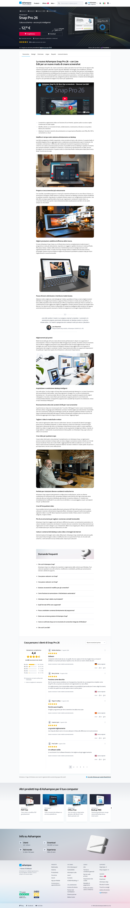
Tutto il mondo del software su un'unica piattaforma (53, 813)
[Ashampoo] (25, 865)
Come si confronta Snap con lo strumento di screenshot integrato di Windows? (62, 622)
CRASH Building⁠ (72, 880)
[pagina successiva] (87, 767)
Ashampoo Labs (72, 872)
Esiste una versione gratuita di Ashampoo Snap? (53, 616)
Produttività (54, 872)
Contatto (69, 878)
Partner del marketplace (70, 891)
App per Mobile (55, 880)
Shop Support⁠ (103, 870)
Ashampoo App (104, 882)
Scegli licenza (31, 34)
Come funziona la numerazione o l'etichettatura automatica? (56, 593)
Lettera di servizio (105, 890)
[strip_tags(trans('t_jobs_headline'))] (36, 894)
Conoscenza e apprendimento (55, 884)
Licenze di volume (62, 54)
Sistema (53, 870)
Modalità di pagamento (86, 884)
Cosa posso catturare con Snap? (48, 576)
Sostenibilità (70, 870)
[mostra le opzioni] (105, 650)
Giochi (53, 878)
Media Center (71, 897)
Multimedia (54, 867)
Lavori (69, 875)
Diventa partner (71, 894)
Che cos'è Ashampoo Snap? (46, 564)
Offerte (45, 3)
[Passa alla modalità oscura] (100, 3)
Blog (22, 905)
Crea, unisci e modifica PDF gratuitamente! (28, 813)
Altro (52, 3)
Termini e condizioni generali (88, 870)
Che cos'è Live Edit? (44, 627)
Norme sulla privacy (86, 875)
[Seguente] (111, 808)
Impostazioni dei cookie (88, 879)
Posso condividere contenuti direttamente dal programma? (56, 610)
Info (84, 867)
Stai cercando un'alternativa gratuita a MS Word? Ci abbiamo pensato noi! (76, 814)
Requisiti (53, 54)
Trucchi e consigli (104, 887)
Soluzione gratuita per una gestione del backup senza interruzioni (100, 814)
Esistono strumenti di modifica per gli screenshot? (53, 588)
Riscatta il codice (104, 884)
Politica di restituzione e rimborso (88, 888)
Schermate (40, 54)
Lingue (47, 54)
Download (53, 34)
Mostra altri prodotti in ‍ (98, 47)
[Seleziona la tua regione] (104, 3)
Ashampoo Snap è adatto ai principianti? (50, 599)
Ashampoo (103, 893)
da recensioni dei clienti (37, 42)
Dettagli (33, 54)
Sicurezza (54, 875)
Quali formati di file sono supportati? (49, 605)
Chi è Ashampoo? (72, 867)
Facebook (30, 905)
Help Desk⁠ (102, 867)
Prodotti (36, 3)
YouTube (39, 905)
